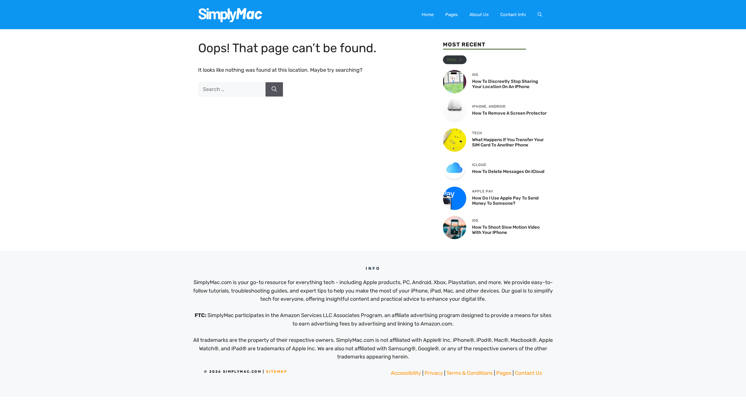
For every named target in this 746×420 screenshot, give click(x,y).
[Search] (274, 89)
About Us (479, 14)
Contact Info (513, 14)
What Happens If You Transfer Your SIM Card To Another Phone (508, 142)
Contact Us (528, 373)
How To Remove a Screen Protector (509, 113)
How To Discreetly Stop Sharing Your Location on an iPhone (505, 84)
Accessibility (406, 373)
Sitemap (276, 372)
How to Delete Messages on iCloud (508, 171)
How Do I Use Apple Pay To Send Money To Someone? (505, 200)
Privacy (434, 373)
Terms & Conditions (469, 373)
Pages (451, 14)
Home (428, 14)
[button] (540, 14)
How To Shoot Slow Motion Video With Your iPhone (506, 230)
